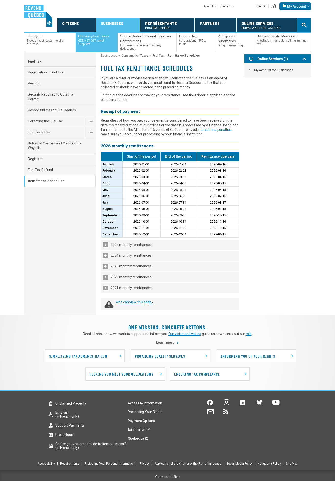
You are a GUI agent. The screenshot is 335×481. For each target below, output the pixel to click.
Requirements (69, 463)
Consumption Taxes (134, 55)
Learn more (167, 342)
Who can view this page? (135, 302)
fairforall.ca (137, 431)
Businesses (109, 55)
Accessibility (46, 463)
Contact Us (227, 6)
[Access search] (304, 25)
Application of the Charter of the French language (188, 463)
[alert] (295, 6)
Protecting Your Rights (145, 412)
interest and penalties (215, 130)
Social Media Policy (239, 463)
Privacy (145, 463)
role (249, 334)
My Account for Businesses (273, 70)
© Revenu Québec (167, 477)
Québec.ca (136, 439)
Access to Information (145, 403)
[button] (274, 6)
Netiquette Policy (269, 463)
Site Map (291, 463)
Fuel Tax (34, 61)
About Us (210, 6)
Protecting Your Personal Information (110, 463)
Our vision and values (184, 334)
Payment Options (141, 421)
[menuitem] (277, 70)
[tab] (170, 245)
